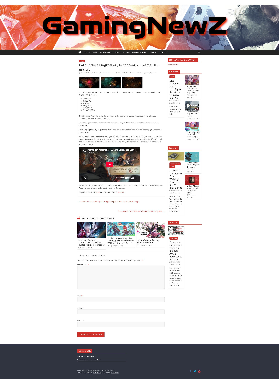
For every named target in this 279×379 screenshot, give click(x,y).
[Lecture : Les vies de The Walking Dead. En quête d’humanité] (176, 153)
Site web (80, 320)
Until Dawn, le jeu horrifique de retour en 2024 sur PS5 (175, 89)
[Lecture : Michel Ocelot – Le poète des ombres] (192, 153)
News (95, 52)
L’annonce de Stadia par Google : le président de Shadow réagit (108, 201)
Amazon (121, 192)
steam (154, 73)
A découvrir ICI (173, 65)
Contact (164, 52)
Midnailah (95, 73)
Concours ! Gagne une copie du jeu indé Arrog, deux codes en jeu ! (175, 250)
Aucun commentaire (108, 73)
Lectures (126, 52)
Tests (86, 52)
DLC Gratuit (121, 73)
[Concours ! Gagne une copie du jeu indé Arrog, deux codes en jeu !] (176, 227)
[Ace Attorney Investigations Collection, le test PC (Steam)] (192, 76)
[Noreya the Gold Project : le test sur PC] (192, 102)
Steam (97, 192)
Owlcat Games (130, 73)
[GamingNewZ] (139, 6)
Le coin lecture (175, 164)
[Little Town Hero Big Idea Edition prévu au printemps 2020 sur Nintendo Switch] (121, 223)
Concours (153, 52)
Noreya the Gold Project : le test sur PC (192, 114)
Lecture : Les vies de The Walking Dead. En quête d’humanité (175, 179)
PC (151, 73)
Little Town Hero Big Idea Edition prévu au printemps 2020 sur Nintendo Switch (121, 240)
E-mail (80, 308)
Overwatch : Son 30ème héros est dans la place (141, 211)
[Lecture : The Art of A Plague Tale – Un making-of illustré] (192, 176)
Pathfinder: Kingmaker (142, 73)
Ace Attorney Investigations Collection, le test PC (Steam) (193, 89)
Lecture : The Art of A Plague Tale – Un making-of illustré (193, 189)
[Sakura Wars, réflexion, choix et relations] (150, 223)
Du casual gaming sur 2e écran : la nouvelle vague (193, 134)
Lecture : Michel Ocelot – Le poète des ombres (193, 165)
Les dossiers (105, 52)
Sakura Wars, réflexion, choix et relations (148, 241)
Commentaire (83, 264)
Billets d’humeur (139, 52)
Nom (79, 296)
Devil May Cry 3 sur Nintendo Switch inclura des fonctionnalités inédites (91, 242)
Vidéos (116, 52)
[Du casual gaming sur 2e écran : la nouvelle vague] (192, 123)
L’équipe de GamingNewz (86, 356)
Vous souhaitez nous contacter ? (88, 360)
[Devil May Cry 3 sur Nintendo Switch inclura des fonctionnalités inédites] (91, 223)
